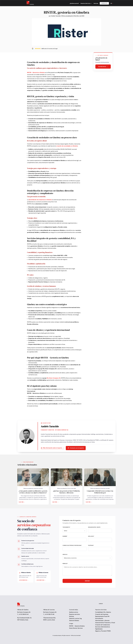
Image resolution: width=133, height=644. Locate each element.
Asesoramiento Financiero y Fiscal (105, 622)
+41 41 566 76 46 (40, 580)
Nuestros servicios (74, 614)
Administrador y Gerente (102, 620)
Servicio (65, 554)
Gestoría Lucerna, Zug (75, 618)
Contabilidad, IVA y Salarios (103, 612)
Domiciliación (99, 618)
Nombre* (65, 536)
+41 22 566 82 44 (23, 580)
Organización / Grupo (94, 527)
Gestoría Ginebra (74, 620)
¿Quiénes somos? (74, 3)
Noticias (96, 3)
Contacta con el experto (77, 448)
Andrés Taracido (55, 16)
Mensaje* (65, 563)
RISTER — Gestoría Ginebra (77, 626)
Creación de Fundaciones (102, 625)
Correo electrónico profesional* (72, 545)
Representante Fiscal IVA (102, 616)
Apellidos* (91, 536)
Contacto (104, 3)
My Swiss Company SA (53, 378)
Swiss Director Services (76, 628)
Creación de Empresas (101, 614)
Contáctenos (102, 66)
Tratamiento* (66, 527)
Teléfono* (91, 545)
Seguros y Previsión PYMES (103, 631)
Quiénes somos (73, 612)
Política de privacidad (76, 635)
